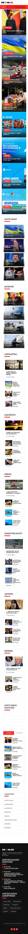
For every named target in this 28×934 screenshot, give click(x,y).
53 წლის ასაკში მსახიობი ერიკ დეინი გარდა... (16, 639)
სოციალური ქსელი (10, 820)
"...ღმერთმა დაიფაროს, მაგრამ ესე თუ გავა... (12, 612)
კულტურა (7, 824)
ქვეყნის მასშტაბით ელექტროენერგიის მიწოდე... (11, 373)
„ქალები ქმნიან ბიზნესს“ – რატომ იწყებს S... (17, 403)
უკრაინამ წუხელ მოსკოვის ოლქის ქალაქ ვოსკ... (17, 561)
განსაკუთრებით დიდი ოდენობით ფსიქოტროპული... (17, 443)
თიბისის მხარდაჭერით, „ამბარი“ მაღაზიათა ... (16, 512)
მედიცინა (7, 828)
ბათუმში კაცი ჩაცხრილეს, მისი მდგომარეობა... (13, 433)
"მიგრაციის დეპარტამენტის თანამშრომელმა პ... (17, 452)
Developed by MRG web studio (14, 925)
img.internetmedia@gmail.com (14, 854)
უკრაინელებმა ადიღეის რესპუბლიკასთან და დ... (13, 551)
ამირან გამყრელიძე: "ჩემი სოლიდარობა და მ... (13, 669)
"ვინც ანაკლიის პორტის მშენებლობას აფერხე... (16, 394)
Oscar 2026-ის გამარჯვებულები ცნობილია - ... (17, 630)
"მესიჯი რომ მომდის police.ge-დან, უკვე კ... (17, 622)
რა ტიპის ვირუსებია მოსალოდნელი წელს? (16, 688)
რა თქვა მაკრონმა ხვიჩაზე (11, 868)
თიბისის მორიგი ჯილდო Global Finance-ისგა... (17, 522)
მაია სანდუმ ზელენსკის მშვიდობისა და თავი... (11, 300)
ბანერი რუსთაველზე (9, 888)
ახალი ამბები (8, 53)
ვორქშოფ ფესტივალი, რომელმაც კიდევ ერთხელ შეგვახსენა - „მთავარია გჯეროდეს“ (14, 882)
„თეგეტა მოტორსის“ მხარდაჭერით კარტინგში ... (13, 492)
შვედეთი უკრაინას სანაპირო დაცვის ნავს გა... (13, 232)
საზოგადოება (8, 804)
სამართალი (8, 808)
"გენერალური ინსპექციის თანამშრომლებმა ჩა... (17, 462)
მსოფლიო (7, 27)
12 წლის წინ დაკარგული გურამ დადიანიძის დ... (13, 274)
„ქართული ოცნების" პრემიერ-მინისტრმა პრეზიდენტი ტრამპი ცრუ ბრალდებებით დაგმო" (13, 875)
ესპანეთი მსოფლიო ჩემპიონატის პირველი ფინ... (16, 384)
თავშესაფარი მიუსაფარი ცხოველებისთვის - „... (17, 502)
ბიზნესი (6, 78)
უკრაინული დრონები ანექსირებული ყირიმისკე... (12, 328)
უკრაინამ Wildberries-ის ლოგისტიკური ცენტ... (16, 570)
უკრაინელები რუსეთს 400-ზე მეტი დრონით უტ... (13, 314)
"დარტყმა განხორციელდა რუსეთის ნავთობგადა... (12, 260)
